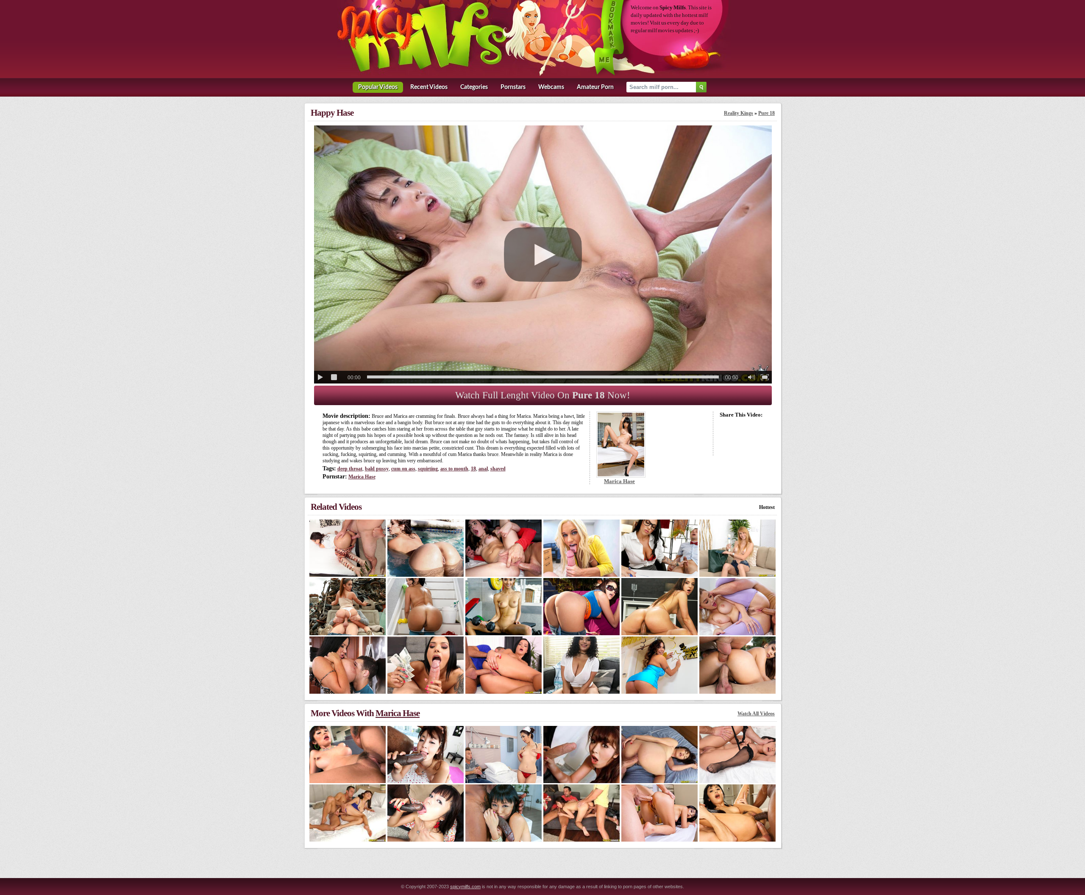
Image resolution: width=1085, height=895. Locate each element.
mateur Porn (595, 87)
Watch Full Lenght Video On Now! (542, 395)
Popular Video (378, 87)
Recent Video (429, 87)
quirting (428, 469)
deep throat (349, 469)
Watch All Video (756, 714)
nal (483, 469)
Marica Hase (362, 477)
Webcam (551, 87)
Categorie (474, 87)
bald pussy (377, 469)
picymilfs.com (465, 886)
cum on (403, 469)
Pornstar (513, 87)
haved (498, 469)
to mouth (454, 469)
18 (473, 469)
